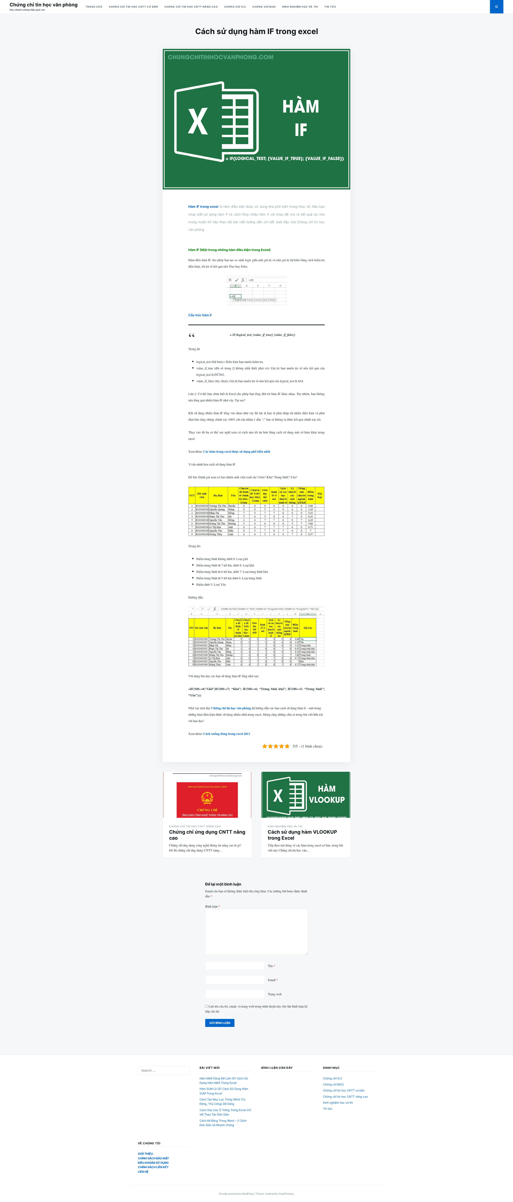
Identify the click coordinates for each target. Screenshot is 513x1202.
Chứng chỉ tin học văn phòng (44, 5)
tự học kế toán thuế (239, 584)
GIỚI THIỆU (145, 1153)
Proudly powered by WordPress (236, 1193)
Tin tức (330, 6)
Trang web (275, 994)
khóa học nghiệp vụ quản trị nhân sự (283, 676)
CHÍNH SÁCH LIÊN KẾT (153, 1167)
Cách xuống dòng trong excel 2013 (226, 733)
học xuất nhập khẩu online (265, 266)
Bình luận (212, 906)
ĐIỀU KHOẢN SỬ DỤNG (153, 1162)
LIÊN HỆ (143, 1171)
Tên (271, 966)
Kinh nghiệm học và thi (300, 6)
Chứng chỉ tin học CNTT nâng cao (191, 6)
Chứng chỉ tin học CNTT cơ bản (133, 6)
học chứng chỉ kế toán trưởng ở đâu (268, 400)
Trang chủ (94, 6)
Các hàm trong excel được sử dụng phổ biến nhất (236, 451)
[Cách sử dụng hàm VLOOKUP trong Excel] (305, 795)
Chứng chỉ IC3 (235, 6)
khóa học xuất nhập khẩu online (222, 546)
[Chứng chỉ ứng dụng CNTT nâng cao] (207, 795)
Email (273, 980)
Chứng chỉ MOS (264, 6)
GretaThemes (286, 1193)
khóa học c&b (234, 374)
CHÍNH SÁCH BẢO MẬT (153, 1158)
